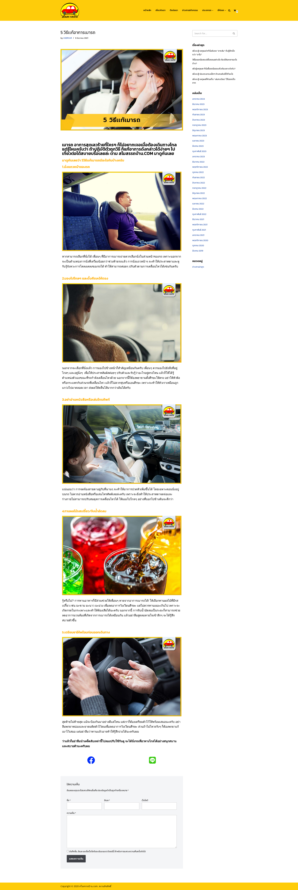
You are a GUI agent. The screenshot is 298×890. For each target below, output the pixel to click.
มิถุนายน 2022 (198, 193)
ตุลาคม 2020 (198, 245)
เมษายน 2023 (198, 140)
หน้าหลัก (147, 10)
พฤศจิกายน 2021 (199, 224)
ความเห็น (71, 813)
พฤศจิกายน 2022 (200, 167)
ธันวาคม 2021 (198, 219)
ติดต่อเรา (174, 10)
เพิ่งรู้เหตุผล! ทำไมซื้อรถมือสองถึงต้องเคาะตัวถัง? (213, 68)
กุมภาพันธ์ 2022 (199, 214)
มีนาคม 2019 (197, 250)
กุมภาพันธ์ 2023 (199, 151)
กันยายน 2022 (198, 177)
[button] (212, 10)
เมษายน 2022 (198, 203)
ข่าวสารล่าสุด (198, 267)
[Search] (229, 10)
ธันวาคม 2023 (198, 104)
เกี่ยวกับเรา (160, 10)
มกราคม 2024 (198, 99)
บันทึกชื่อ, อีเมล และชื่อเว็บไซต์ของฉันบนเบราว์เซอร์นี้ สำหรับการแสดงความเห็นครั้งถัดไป (107, 851)
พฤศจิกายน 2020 (200, 240)
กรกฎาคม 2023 (199, 125)
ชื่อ (69, 800)
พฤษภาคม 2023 (199, 135)
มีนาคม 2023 (197, 146)
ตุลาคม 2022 (198, 172)
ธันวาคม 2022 (198, 161)
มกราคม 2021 (198, 235)
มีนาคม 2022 (197, 209)
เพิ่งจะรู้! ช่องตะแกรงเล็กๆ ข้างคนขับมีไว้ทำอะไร (212, 74)
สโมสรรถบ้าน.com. (88, 886)
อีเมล (107, 800)
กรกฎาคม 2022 (199, 188)
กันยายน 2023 (198, 114)
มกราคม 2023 (198, 156)
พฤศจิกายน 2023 (200, 109)
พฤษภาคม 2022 (199, 198)
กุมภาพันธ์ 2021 (199, 229)
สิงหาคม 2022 (198, 182)
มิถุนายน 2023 (198, 130)
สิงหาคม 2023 (198, 119)
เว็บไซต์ (145, 800)
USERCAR (67, 38)
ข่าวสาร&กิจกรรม (190, 10)
